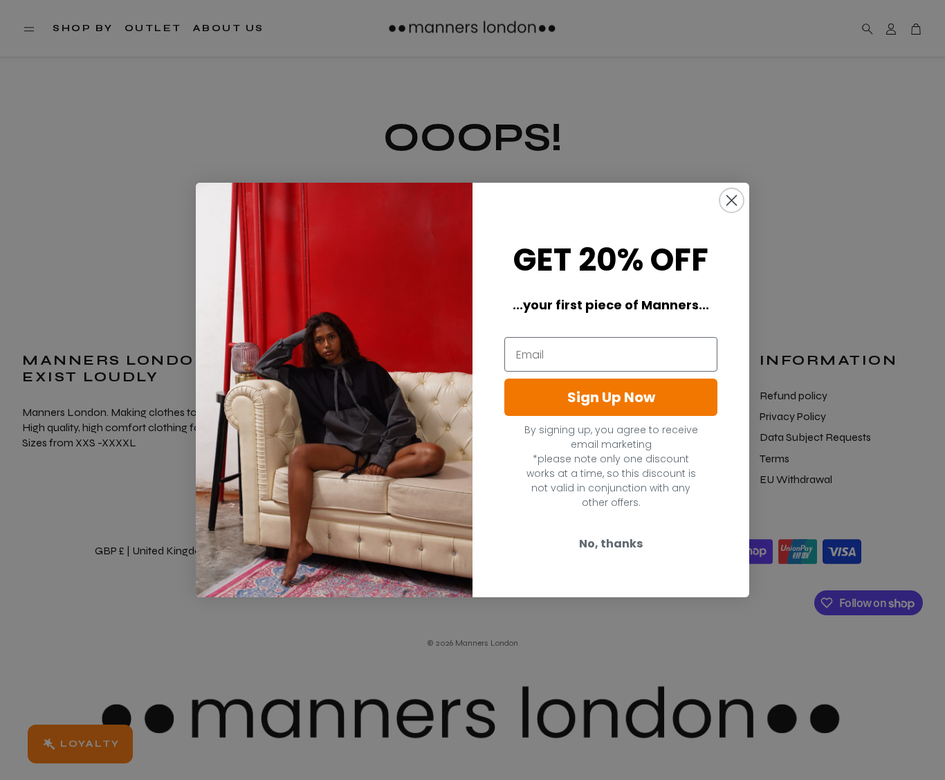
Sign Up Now (611, 397)
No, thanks (611, 544)
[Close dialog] (731, 200)
